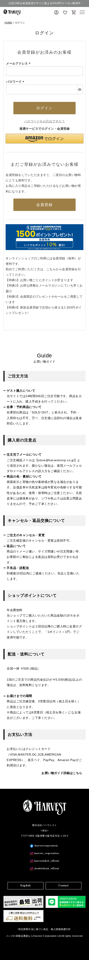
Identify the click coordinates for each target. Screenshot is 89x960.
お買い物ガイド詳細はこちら (61, 773)
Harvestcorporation (46, 845)
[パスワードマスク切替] (80, 89)
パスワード (16, 81)
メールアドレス (19, 63)
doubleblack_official (46, 868)
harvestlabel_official (46, 861)
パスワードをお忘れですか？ (44, 121)
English (25, 885)
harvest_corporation (46, 853)
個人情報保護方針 (61, 929)
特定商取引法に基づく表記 (33, 929)
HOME (8, 22)
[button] (44, 138)
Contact (63, 885)
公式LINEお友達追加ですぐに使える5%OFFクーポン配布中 (44, 3)
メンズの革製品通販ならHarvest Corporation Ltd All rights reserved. (44, 936)
